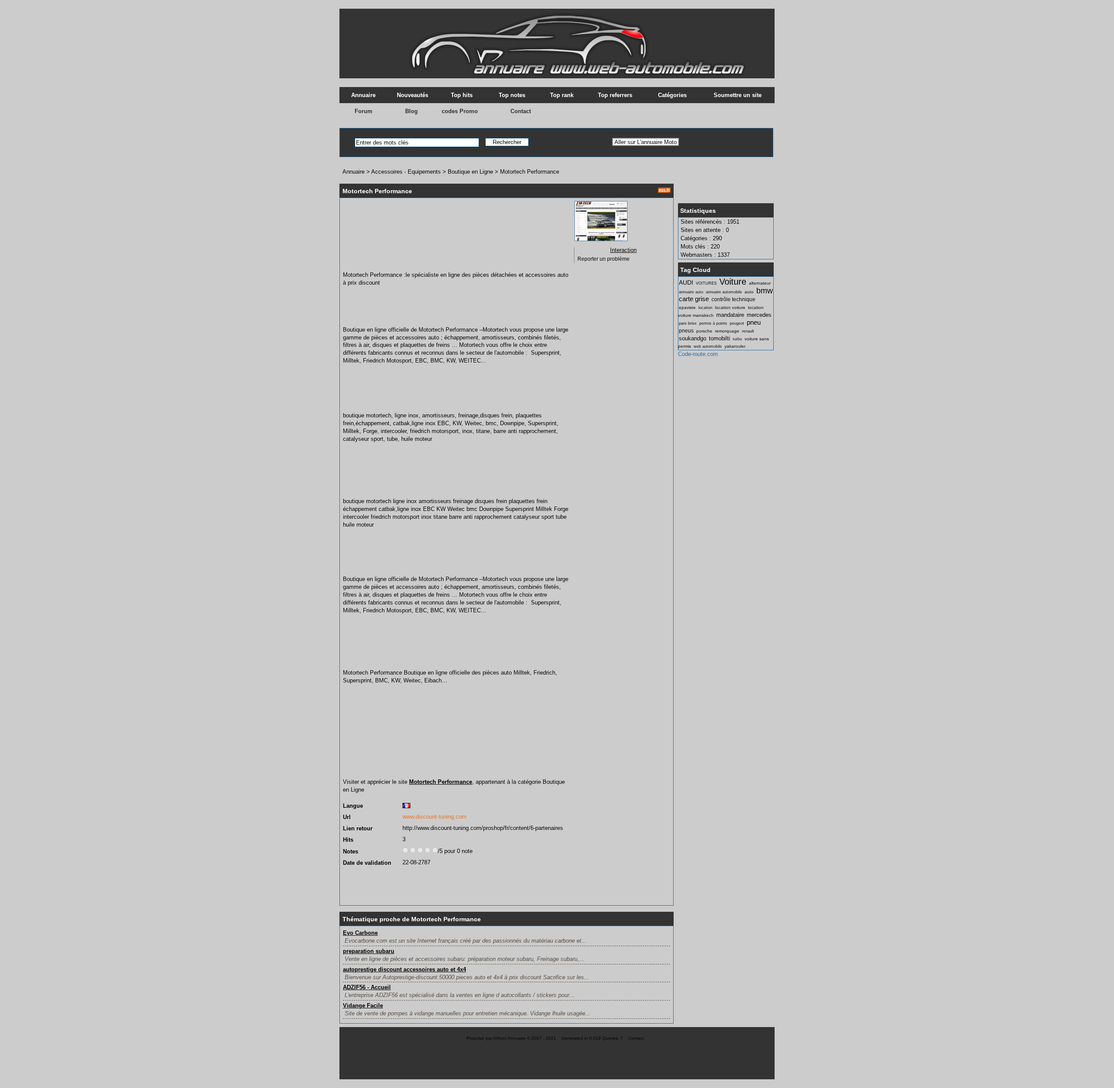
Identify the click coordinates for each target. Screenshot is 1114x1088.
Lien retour (357, 828)
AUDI (686, 282)
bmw (764, 290)
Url (347, 817)
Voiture (732, 281)
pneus (686, 330)
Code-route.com (698, 354)
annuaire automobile (724, 292)
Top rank (562, 95)
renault (748, 331)
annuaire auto (691, 292)
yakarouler (735, 346)
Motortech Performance (529, 171)
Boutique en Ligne (470, 171)
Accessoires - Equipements (406, 171)
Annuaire (363, 95)
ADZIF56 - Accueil (367, 987)
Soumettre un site (738, 95)
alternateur (760, 283)
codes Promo (460, 111)
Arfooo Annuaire (509, 1038)
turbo (737, 339)
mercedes (759, 315)
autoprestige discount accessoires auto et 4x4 (404, 969)
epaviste (687, 307)
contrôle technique (733, 299)
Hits (348, 839)
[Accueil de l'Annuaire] (557, 39)
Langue (353, 806)
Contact (520, 111)
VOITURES (706, 283)
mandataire (730, 315)
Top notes (512, 95)
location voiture (730, 307)
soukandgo (692, 338)
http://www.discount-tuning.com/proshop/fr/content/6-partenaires (483, 828)
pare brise (688, 323)
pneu (754, 322)
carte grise (694, 298)
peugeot (737, 323)
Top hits (462, 95)
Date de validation (367, 863)
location (705, 308)
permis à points (713, 323)
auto (749, 291)
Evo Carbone (360, 933)
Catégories (672, 95)
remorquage (727, 331)
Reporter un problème (603, 259)
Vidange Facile (363, 1005)
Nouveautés (412, 95)
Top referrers (615, 95)
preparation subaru (368, 951)
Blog (411, 111)
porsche (704, 331)
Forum (363, 111)
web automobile (708, 346)
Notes (350, 851)
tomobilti (719, 338)
